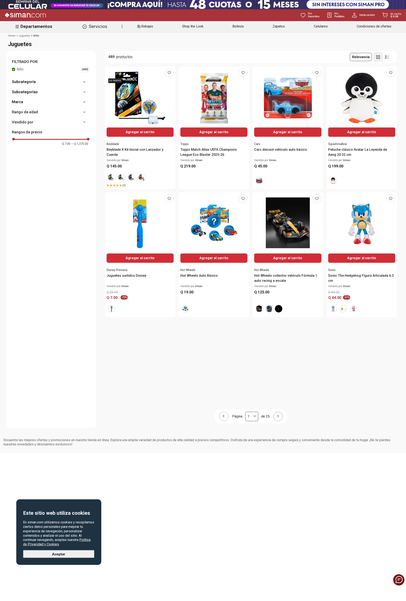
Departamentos (36, 26)
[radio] (378, 57)
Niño (36, 35)
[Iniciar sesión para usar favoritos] (169, 72)
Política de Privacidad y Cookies (57, 542)
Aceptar (58, 554)
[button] (51, 61)
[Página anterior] (223, 416)
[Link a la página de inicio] (11, 36)
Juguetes (24, 35)
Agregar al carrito (361, 132)
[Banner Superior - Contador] (203, 4)
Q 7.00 (66, 143)
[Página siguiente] (278, 416)
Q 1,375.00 (79, 143)
